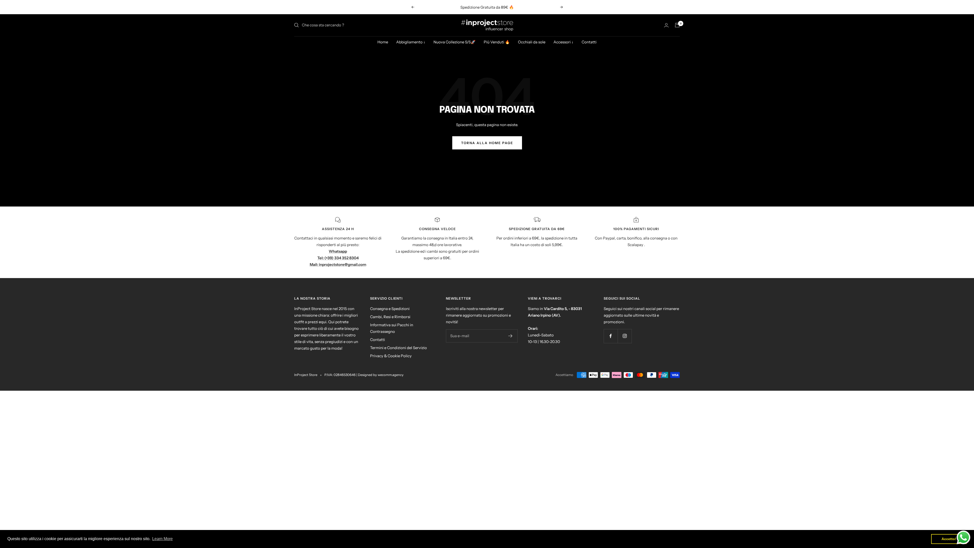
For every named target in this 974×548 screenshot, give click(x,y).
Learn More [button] (162, 539)
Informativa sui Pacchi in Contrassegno (391, 328)
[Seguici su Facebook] (611, 336)
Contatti (589, 42)
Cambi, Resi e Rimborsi (390, 316)
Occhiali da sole (531, 42)
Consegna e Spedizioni (390, 308)
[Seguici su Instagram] (625, 336)
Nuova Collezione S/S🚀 (454, 42)
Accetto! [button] (949, 539)
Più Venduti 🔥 (497, 42)
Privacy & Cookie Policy (391, 355)
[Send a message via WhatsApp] (963, 537)
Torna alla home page (487, 143)
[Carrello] (677, 25)
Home (382, 42)
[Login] (666, 25)
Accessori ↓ (563, 42)
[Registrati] (510, 336)
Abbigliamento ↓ (410, 42)
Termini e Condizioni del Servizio (398, 347)
